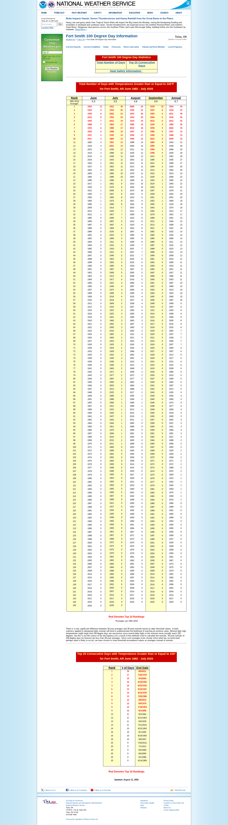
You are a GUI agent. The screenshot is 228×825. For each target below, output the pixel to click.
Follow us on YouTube (102, 790)
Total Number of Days (110, 62)
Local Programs (175, 47)
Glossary (143, 807)
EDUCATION (134, 13)
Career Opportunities (171, 810)
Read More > (81, 29)
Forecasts (116, 47)
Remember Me (51, 62)
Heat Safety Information (126, 71)
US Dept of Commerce (74, 800)
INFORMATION (115, 13)
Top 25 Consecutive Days (142, 64)
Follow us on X (50, 790)
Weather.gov (70, 39)
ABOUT (178, 13)
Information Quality (147, 803)
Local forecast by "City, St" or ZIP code (49, 19)
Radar (106, 47)
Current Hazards (73, 47)
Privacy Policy (52, 72)
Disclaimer (144, 800)
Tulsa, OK (81, 39)
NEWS (150, 13)
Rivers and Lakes (131, 47)
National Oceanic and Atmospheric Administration (84, 803)
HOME (44, 13)
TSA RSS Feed (179, 790)
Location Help (47, 27)
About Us (167, 807)
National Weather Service (75, 805)
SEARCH (164, 13)
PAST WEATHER (79, 13)
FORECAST (59, 13)
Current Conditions (92, 47)
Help (142, 805)
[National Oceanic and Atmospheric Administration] (42, 4)
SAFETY (97, 13)
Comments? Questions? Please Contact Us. (82, 819)
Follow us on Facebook (77, 790)
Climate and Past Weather (153, 47)
